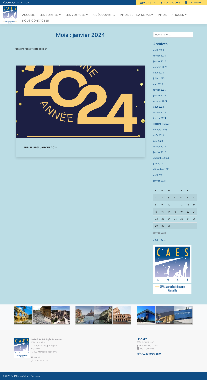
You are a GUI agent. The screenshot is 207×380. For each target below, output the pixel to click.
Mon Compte (194, 2)
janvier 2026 (159, 61)
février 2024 (159, 112)
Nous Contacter (35, 20)
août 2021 (158, 175)
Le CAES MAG (149, 2)
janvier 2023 (159, 152)
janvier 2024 (159, 118)
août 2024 (158, 106)
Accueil (28, 15)
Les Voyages (75, 15)
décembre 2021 (161, 169)
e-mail (36, 357)
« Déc (156, 240)
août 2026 (158, 50)
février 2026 (159, 55)
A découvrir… (104, 15)
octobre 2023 (160, 129)
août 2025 (158, 72)
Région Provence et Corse (16, 2)
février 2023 (159, 146)
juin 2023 (158, 141)
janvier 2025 (159, 95)
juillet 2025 (158, 78)
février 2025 (159, 89)
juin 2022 (158, 163)
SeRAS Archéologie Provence (25, 376)
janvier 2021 (159, 180)
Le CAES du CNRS (171, 2)
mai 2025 (158, 84)
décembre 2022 (161, 158)
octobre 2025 (160, 67)
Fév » (163, 240)
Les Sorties (48, 15)
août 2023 (158, 135)
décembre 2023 (161, 123)
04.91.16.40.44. (41, 360)
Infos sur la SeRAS (135, 15)
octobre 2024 (160, 101)
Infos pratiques (171, 15)
